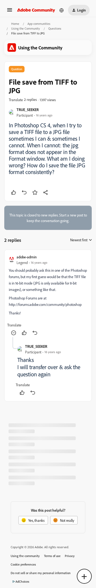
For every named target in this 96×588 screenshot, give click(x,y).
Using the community (25, 556)
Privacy (70, 556)
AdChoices (22, 581)
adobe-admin (27, 257)
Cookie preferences (23, 564)
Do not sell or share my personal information (41, 573)
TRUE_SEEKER (28, 109)
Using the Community (25, 28)
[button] (9, 11)
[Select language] (61, 10)
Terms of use (52, 556)
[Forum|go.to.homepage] (36, 10)
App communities (38, 24)
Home (15, 24)
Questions (54, 28)
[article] (48, 295)
